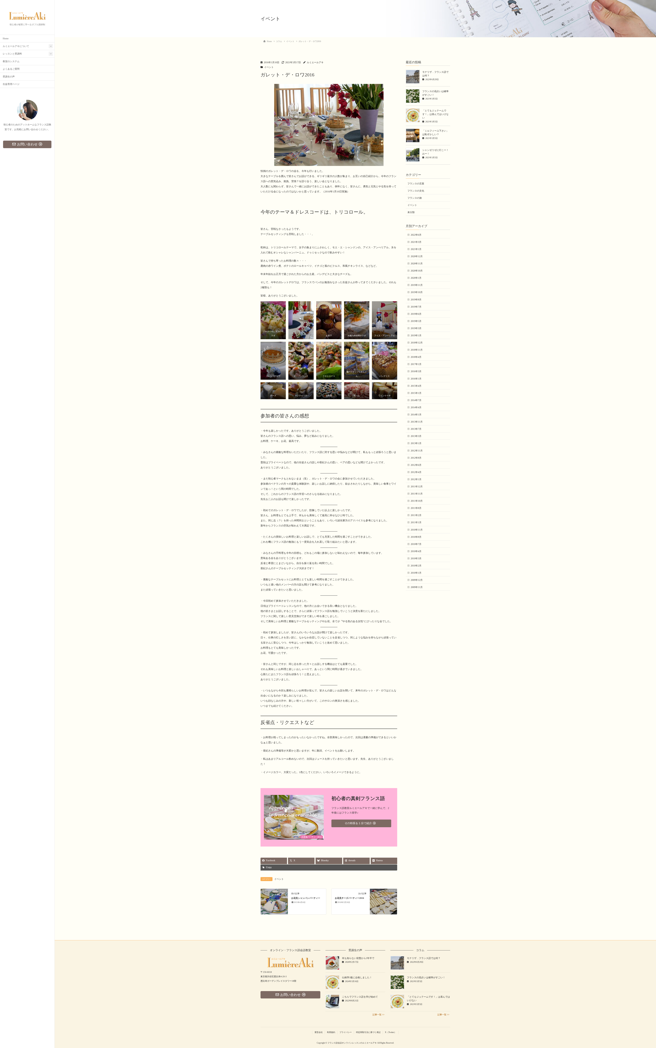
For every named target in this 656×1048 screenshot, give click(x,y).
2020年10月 (417, 270)
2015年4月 (416, 386)
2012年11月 (417, 450)
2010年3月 (416, 558)
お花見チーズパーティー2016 (349, 898)
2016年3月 (416, 371)
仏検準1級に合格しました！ (357, 977)
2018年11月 (417, 350)
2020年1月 (416, 278)
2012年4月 (416, 472)
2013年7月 (416, 429)
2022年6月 (416, 235)
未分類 (411, 212)
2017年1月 (416, 364)
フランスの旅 (414, 198)
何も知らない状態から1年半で (358, 958)
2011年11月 (417, 493)
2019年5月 (416, 321)
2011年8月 (416, 508)
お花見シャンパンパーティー (305, 898)
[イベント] (274, 901)
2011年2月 (416, 515)
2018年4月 (416, 357)
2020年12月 (417, 256)
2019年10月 (417, 292)
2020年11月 (417, 263)
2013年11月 (417, 422)
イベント (269, 67)
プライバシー (345, 1032)
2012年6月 (416, 465)
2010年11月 (417, 530)
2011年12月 (417, 486)
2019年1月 (416, 335)
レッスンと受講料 (12, 53)
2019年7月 (416, 307)
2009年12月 (417, 580)
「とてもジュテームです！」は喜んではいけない (435, 114)
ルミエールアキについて (16, 46)
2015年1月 (416, 393)
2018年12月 (417, 342)
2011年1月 (416, 522)
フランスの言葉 (415, 183)
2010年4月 (416, 551)
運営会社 (319, 1032)
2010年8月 (416, 537)
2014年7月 (416, 400)
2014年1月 (416, 414)
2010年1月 (416, 573)
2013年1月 (416, 443)
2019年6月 (416, 314)
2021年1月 (416, 249)
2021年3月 (416, 242)
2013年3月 (416, 436)
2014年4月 (416, 407)
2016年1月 (416, 378)
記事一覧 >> (378, 1014)
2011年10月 (417, 501)
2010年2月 (416, 565)
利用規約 (331, 1032)
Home (6, 38)
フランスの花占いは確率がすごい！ (426, 977)
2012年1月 (416, 479)
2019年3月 (416, 328)
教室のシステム (11, 61)
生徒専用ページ (11, 84)
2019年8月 (416, 299)
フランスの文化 (415, 191)
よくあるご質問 (11, 69)
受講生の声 (9, 76)
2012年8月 (416, 458)
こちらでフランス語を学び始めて (360, 997)
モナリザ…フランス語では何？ (423, 958)
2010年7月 (416, 544)
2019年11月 (417, 285)
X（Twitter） (390, 1032)
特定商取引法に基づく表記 (368, 1032)
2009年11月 (417, 587)
